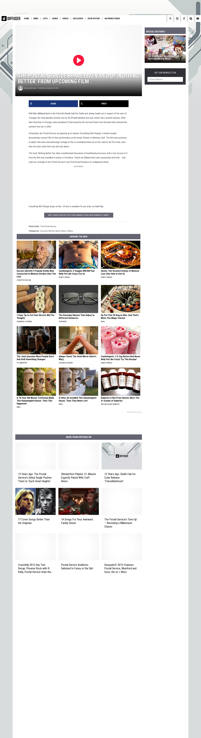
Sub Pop (99, 206)
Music (58, 231)
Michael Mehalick (30, 88)
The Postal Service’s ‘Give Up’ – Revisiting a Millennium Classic (120, 523)
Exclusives (78, 18)
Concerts (44, 231)
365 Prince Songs (112, 18)
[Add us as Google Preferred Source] (190, 18)
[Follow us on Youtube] (197, 18)
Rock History (94, 18)
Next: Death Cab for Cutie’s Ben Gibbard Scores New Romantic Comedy (78, 215)
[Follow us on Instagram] (177, 18)
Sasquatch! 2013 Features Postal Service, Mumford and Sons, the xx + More (120, 568)
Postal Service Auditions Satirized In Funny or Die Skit (77, 566)
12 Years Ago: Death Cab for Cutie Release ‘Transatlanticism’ (120, 477)
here (106, 162)
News (36, 18)
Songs (55, 18)
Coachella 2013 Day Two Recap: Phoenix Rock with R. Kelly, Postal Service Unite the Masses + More (34, 568)
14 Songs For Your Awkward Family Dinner (77, 521)
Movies (52, 231)
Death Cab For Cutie (74, 113)
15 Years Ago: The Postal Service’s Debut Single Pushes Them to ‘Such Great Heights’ (35, 477)
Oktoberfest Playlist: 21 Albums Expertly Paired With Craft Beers (78, 477)
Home (26, 18)
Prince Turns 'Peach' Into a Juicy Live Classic (163, 57)
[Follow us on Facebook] (184, 18)
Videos (65, 18)
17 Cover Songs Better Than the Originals (34, 521)
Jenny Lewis (94, 113)
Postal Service (78, 117)
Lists (45, 18)
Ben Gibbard (39, 113)
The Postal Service (48, 226)
